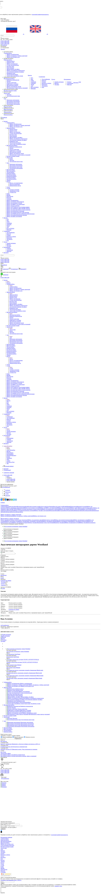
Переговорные (13, 136)
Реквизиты (9, 238)
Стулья (9, 188)
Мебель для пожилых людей (16, 153)
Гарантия (3, 585)
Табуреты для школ (32, 522)
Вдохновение (7, 247)
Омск (8, 459)
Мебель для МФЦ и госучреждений (16, 204)
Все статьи (3, 752)
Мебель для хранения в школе (35, 520)
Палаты (11, 148)
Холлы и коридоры (14, 149)
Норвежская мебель (11, 176)
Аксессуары (10, 157)
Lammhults (9, 223)
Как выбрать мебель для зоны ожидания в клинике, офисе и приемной (18, 756)
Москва (8, 451)
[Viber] (10, 500)
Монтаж (9, 244)
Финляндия (3, 575)
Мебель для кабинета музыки (19, 522)
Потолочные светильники (16, 168)
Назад (8, 281)
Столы (8, 187)
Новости (9, 233)
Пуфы (8, 193)
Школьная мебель (5, 842)
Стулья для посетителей (15, 133)
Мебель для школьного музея (72, 522)
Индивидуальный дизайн (13, 156)
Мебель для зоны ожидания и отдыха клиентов (18, 209)
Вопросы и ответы (11, 236)
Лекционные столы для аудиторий (45, 522)
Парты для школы (5, 520)
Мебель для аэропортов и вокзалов (15, 211)
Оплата (3, 583)
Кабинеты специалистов (15, 146)
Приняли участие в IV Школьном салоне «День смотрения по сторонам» (19, 749)
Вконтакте (8, 492)
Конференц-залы (13, 141)
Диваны (9, 180)
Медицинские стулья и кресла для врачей (19, 154)
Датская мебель (10, 172)
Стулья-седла (12, 192)
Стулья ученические (22, 520)
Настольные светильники (15, 165)
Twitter (7, 493)
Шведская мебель (11, 171)
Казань (8, 456)
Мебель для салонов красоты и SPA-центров (18, 212)
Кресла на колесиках (14, 184)
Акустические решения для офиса (18, 140)
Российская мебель (11, 175)
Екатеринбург (10, 454)
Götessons (9, 224)
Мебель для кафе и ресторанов (14, 216)
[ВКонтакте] (1, 500)
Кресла (9, 181)
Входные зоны (13, 134)
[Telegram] (16, 500)
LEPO (8, 221)
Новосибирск (10, 452)
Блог (8, 240)
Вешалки (9, 197)
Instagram (7, 495)
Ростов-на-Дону (11, 462)
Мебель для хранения (14, 132)
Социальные (10, 250)
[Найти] (1, 37)
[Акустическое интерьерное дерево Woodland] (15, 526)
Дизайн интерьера (11, 243)
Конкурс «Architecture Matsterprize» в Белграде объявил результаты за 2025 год (20, 744)
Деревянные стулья (14, 191)
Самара (8, 460)
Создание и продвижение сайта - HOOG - (11, 880)
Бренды (5, 217)
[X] (8, 500)
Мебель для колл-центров (13, 205)
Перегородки (10, 196)
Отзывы (9, 235)
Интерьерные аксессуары (15, 167)
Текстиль (11, 160)
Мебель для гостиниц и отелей (14, 203)
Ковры (11, 158)
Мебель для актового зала (11, 521)
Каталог (6, 121)
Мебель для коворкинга (12, 200)
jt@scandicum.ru (6, 487)
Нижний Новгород (11, 455)
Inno (8, 220)
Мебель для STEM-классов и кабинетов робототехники (21, 213)
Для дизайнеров (11, 232)
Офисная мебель (11, 128)
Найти (2, 883)
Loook (2, 578)
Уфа (8, 463)
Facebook (7, 490)
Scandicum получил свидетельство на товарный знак (14, 746)
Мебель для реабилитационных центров (17, 215)
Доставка (9, 246)
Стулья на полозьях (14, 189)
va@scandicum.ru (5, 625)
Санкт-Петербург (11, 450)
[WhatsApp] (12, 500)
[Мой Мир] (6, 500)
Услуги (5, 242)
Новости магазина (19, 737)
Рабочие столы (13, 130)
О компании (7, 231)
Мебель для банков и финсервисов (15, 201)
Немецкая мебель (11, 173)
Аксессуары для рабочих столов (17, 144)
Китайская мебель (11, 177)
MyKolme (9, 229)
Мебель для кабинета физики (49, 521)
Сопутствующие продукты (7, 845)
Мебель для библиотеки (15, 124)
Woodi (8, 225)
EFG (8, 219)
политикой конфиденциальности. (40, 14)
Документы (9, 239)
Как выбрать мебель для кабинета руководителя (13, 754)
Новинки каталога (30, 737)
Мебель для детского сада (15, 126)
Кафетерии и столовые (15, 150)
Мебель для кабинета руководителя (18, 138)
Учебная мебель (11, 122)
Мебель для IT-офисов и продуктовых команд (18, 207)
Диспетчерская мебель (15, 142)
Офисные (9, 251)
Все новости (4, 741)
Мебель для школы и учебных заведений (19, 125)
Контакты (6, 252)
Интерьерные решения (6, 837)
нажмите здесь (58, 886)
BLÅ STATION (10, 228)
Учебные (9, 248)
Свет (8, 162)
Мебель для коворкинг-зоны (80, 520)
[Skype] (14, 500)
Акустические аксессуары (16, 161)
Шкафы (8, 195)
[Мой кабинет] (1, 270)
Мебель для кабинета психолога (87, 522)
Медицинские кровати (15, 152)
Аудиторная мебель (68, 520)
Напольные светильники (15, 164)
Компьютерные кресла (15, 185)
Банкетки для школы (59, 522)
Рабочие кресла (13, 129)
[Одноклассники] (3, 500)
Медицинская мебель (12, 145)
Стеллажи (9, 199)
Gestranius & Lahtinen (6, 580)
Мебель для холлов (59, 520)
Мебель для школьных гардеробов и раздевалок (30, 521)
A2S (8, 227)
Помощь (3, 850)
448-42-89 (5, 41)
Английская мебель (11, 179)
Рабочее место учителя (48, 520)
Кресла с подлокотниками (16, 183)
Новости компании (7, 737)
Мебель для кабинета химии (64, 521)
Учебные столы (13, 520)
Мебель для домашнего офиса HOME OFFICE (18, 208)
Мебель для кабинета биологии (79, 521)
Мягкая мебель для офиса (15, 137)
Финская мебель (11, 169)
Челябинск (9, 458)
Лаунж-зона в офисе (6, 753)
